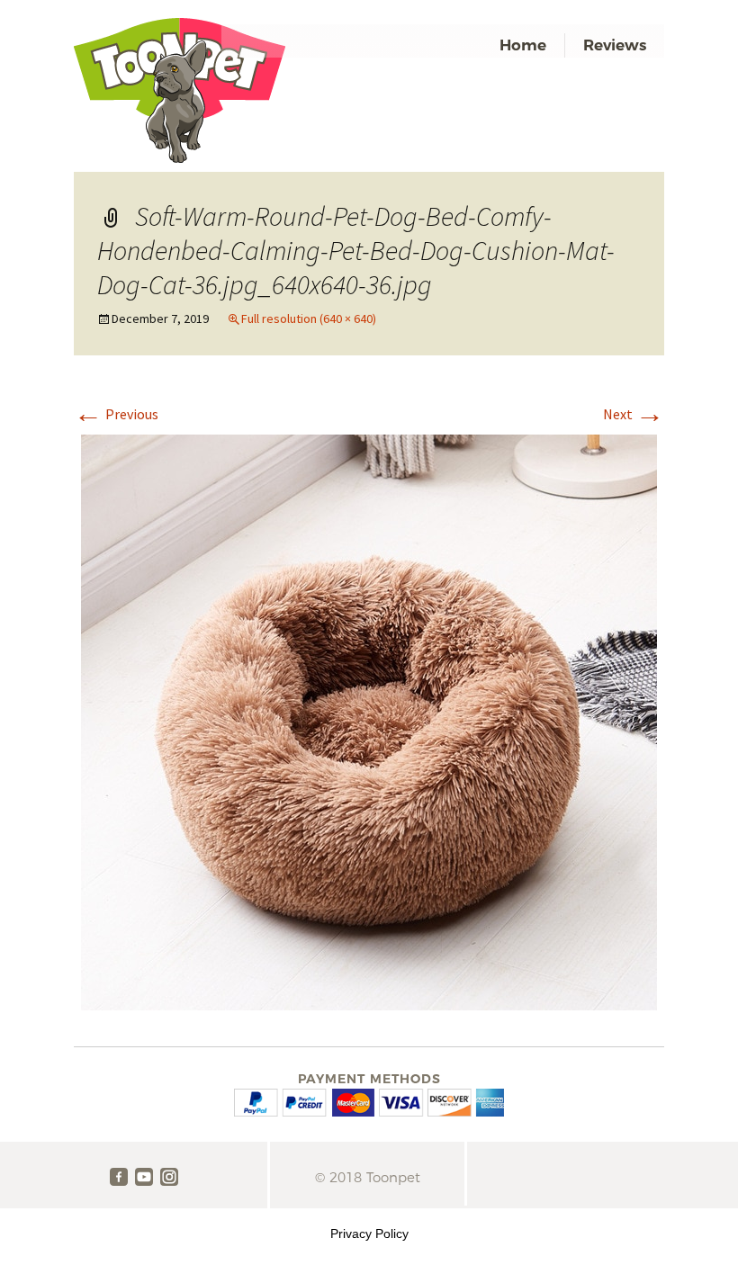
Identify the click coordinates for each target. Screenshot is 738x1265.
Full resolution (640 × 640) (308, 318)
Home (523, 45)
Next (633, 414)
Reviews (614, 45)
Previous (116, 414)
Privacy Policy (369, 1233)
